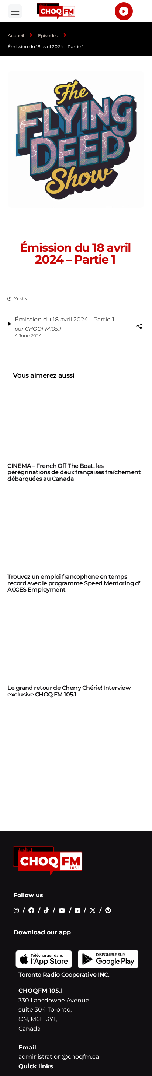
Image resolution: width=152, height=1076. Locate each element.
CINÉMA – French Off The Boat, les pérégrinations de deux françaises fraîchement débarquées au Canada (74, 472)
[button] (15, 11)
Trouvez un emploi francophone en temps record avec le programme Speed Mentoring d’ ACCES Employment (73, 583)
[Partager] (139, 326)
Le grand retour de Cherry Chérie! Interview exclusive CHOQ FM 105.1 (69, 691)
